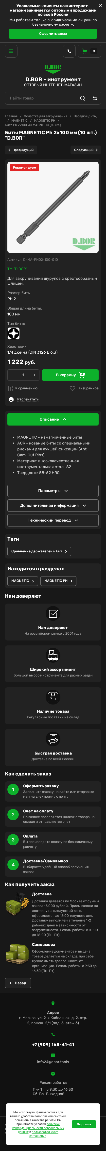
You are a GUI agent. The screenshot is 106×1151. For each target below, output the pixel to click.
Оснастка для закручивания (45, 116)
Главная (11, 116)
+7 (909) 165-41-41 (53, 1044)
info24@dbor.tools (53, 1062)
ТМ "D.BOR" (17, 269)
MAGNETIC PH (44, 120)
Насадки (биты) (85, 116)
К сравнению (26, 388)
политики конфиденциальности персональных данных (38, 1128)
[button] (11, 51)
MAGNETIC (19, 120)
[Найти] (82, 98)
